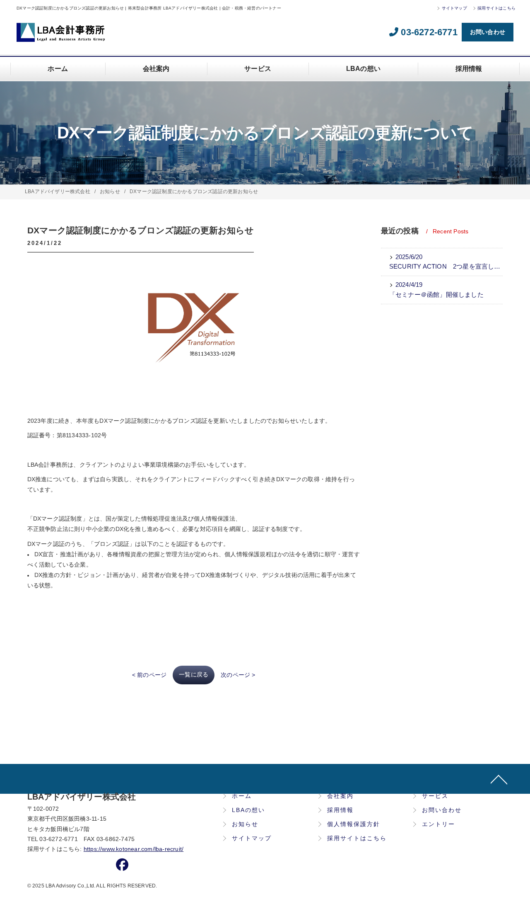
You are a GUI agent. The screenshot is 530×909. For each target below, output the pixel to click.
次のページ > (238, 675)
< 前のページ (149, 675)
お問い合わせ (487, 32)
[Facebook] (122, 866)
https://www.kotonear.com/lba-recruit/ (133, 849)
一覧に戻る (193, 674)
